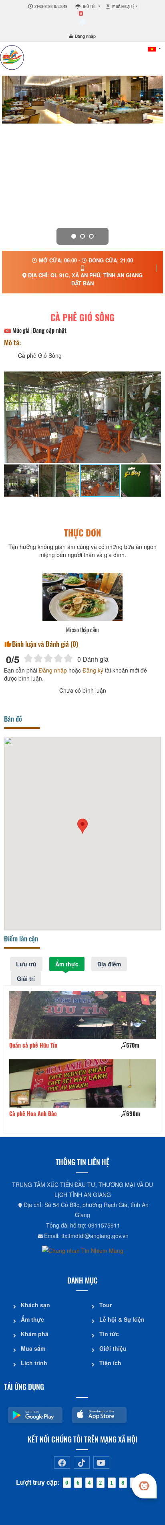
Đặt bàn (82, 283)
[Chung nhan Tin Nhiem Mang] (82, 1250)
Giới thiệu (113, 1348)
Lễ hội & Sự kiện (122, 1319)
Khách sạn (35, 1305)
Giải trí (26, 978)
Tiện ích (110, 1363)
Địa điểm (109, 964)
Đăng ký (92, 670)
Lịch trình (34, 1363)
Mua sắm (33, 1348)
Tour (105, 1305)
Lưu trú (26, 964)
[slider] (48, 658)
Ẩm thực (66, 964)
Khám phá (34, 1334)
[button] (82, 826)
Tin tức (109, 1334)
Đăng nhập (85, 36)
